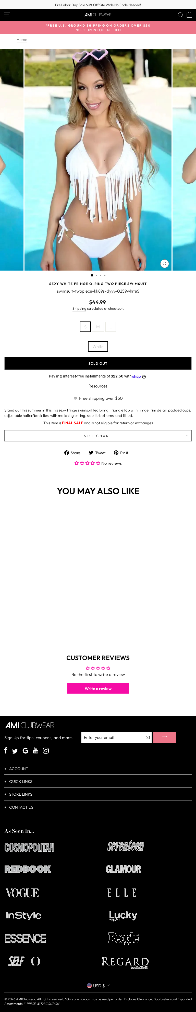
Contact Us (20, 807)
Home (22, 39)
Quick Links (20, 781)
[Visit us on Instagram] (46, 751)
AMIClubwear (25, 999)
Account (18, 768)
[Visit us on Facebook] (5, 751)
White (98, 346)
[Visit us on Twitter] (15, 752)
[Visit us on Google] (25, 751)
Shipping (79, 308)
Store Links (20, 794)
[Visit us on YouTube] (35, 751)
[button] (88, 463)
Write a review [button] (98, 688)
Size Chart (98, 436)
